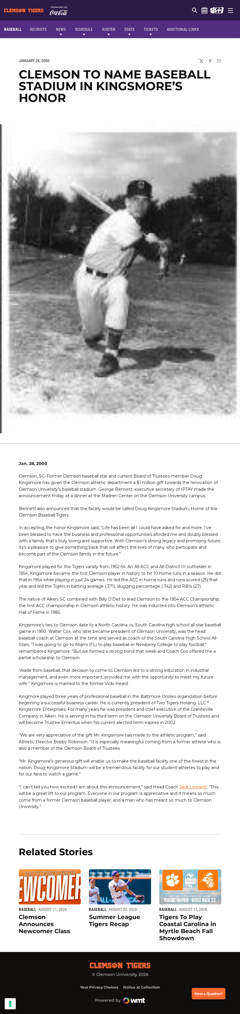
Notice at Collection (141, 987)
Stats (129, 29)
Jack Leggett (193, 787)
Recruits (40, 29)
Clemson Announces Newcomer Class (44, 924)
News (61, 29)
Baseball (27, 909)
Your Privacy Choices (99, 987)
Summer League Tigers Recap (114, 921)
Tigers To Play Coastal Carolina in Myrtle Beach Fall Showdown (187, 928)
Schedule (204, 10)
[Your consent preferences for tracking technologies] (10, 1003)
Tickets (151, 29)
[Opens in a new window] (216, 10)
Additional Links (183, 29)
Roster (108, 29)
